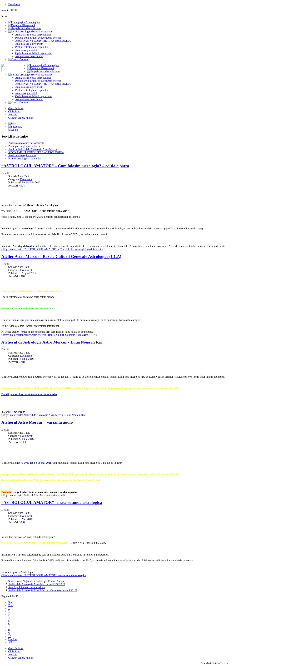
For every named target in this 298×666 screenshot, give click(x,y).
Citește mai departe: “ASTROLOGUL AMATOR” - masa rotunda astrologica (43, 575)
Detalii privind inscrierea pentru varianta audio (29, 394)
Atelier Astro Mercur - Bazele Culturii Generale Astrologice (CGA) (61, 256)
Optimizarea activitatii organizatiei (33, 53)
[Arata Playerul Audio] (13, 129)
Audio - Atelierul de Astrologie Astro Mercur (32, 149)
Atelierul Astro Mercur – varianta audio (37, 422)
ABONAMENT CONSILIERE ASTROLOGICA (43, 40)
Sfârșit (11, 642)
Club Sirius (14, 111)
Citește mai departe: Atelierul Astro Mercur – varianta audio (33, 495)
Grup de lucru (15, 108)
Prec (10, 605)
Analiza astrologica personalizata (33, 34)
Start (10, 602)
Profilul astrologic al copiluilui (31, 47)
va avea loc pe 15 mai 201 (35, 462)
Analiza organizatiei (26, 50)
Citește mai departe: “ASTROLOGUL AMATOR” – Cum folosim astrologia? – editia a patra (52, 249)
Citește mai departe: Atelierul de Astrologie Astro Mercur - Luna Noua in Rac (43, 414)
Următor (12, 639)
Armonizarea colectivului (29, 56)
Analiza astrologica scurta (29, 43)
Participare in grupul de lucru (24, 146)
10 (9, 636)
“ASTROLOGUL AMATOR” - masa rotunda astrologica (51, 502)
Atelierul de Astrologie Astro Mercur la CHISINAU (36, 584)
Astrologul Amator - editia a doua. (26, 587)
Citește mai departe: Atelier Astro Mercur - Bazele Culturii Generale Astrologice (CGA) (49, 334)
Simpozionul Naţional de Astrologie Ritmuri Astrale (36, 581)
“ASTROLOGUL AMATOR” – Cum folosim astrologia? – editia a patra (65, 166)
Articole (12, 114)
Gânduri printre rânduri (20, 117)
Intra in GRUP (9, 10)
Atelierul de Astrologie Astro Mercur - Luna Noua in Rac (52, 342)
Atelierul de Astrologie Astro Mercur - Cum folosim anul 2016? (42, 590)
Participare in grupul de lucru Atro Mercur (38, 37)
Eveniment (14, 4)
